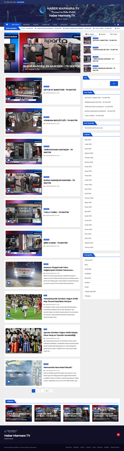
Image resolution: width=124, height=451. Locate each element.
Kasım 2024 (88, 184)
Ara (85, 77)
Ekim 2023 (88, 234)
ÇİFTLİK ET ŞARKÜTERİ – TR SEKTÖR (105, 40)
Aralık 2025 (88, 144)
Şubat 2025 (88, 171)
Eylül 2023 (88, 238)
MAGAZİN (64, 24)
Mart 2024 (88, 211)
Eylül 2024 (88, 193)
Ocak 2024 (88, 220)
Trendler (114, 34)
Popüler (103, 34)
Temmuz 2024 (89, 198)
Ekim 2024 (88, 189)
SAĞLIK (35, 24)
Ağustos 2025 (89, 153)
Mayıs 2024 (88, 202)
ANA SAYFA (16, 24)
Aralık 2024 (88, 180)
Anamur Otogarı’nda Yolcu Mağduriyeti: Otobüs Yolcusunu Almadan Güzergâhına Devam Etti (59, 270)
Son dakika (90, 34)
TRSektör (45, 24)
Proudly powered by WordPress (12, 447)
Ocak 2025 (88, 175)
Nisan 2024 (88, 207)
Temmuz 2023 (89, 247)
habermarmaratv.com (17, 69)
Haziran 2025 (89, 162)
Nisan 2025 (88, 166)
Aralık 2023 (88, 225)
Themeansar (33, 447)
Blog (86, 264)
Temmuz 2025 (89, 157)
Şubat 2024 (88, 216)
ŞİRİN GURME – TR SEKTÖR (56, 243)
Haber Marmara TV (62, 15)
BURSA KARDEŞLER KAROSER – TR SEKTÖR (100, 111)
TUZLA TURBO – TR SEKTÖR (26, 66)
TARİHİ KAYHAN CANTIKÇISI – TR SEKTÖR (99, 106)
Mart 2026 (88, 139)
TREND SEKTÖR (85, 24)
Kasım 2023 (88, 229)
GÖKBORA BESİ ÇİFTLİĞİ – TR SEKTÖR (105, 49)
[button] (115, 24)
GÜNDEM (74, 24)
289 (46, 391)
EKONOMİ (26, 24)
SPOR (55, 24)
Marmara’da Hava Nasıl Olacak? (58, 367)
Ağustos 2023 (89, 243)
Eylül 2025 (88, 148)
